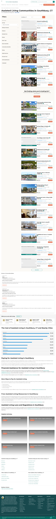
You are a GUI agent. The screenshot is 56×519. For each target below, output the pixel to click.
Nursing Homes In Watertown (33, 476)
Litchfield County (31, 464)
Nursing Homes (4, 480)
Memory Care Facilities (5, 478)
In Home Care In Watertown (33, 478)
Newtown (3, 460)
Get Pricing (50, 27)
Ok (50, 517)
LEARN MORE (50, 37)
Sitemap (21, 505)
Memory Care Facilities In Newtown (34, 474)
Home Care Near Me (51, 505)
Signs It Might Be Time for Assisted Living (11, 419)
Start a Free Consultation (49, 4)
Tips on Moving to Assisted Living (37, 446)
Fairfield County (31, 462)
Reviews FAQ (40, 505)
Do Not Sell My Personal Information (22, 510)
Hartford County (31, 466)
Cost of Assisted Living (7, 446)
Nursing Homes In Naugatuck (33, 480)
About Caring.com (41, 498)
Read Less (18, 316)
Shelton (2, 466)
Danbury (3, 469)
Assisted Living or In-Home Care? (10, 432)
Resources (21, 503)
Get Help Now (36, 96)
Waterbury (3, 464)
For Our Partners (32, 504)
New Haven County (31, 460)
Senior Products (23, 504)
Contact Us (40, 508)
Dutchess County (31, 469)
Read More (5, 420)
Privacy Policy (22, 508)
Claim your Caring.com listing (7, 488)
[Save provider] (35, 21)
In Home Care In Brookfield (33, 483)
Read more (4, 285)
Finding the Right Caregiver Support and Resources (41, 419)
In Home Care (3, 474)
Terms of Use (9, 511)
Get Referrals (31, 503)
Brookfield (3, 462)
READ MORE (17, 12)
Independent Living (4, 476)
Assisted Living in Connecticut (31, 374)
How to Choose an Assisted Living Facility (39, 432)
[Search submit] (43, 17)
